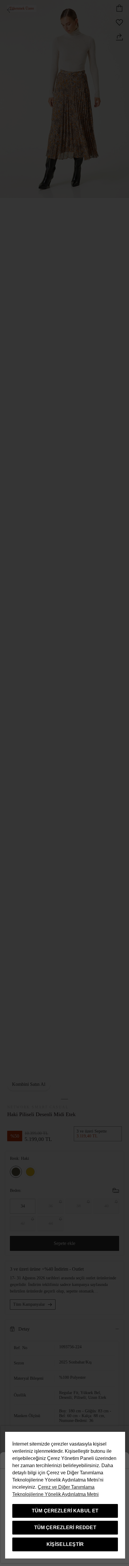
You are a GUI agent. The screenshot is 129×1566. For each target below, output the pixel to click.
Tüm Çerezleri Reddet (65, 1527)
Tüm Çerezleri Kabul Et (65, 1510)
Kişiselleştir (65, 1544)
